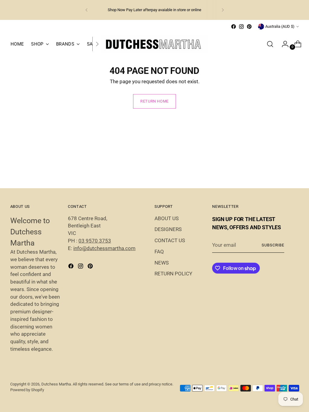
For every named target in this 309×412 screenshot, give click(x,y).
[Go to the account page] (283, 44)
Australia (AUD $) (280, 26)
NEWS (161, 263)
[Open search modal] (270, 44)
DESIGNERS (168, 229)
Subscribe (273, 245)
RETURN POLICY (173, 274)
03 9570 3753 (94, 241)
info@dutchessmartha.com (104, 248)
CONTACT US (169, 240)
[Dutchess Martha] (154, 44)
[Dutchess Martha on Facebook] (233, 26)
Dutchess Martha (56, 384)
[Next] (222, 10)
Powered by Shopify (27, 390)
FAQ (159, 252)
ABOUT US (166, 218)
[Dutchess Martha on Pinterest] (249, 26)
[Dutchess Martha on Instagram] (241, 26)
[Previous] (86, 10)
